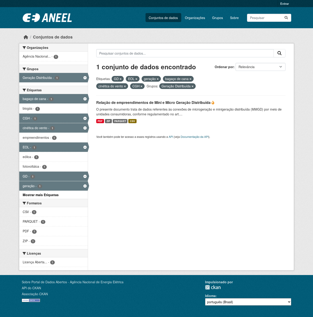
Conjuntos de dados (163, 17)
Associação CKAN (35, 294)
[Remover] (120, 79)
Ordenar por (224, 66)
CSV (132, 121)
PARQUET (120, 121)
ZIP (108, 121)
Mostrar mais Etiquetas (41, 194)
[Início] (26, 37)
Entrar (284, 3)
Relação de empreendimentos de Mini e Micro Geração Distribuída (153, 102)
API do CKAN (31, 288)
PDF (100, 121)
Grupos (217, 17)
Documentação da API (195, 137)
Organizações (195, 17)
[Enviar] (286, 18)
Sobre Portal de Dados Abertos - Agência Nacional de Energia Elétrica (73, 282)
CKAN (213, 287)
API (171, 137)
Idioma (210, 295)
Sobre (234, 17)
